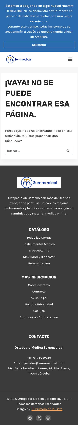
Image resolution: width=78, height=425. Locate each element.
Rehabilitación (39, 263)
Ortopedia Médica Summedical (39, 347)
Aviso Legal (39, 298)
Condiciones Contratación (39, 317)
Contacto (39, 291)
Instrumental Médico (39, 244)
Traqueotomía (39, 250)
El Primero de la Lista (47, 409)
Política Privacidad (39, 304)
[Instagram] (48, 418)
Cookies (39, 311)
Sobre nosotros (39, 285)
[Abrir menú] (70, 59)
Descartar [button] (39, 45)
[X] (39, 418)
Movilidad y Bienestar (39, 257)
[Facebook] (30, 418)
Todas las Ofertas (39, 237)
